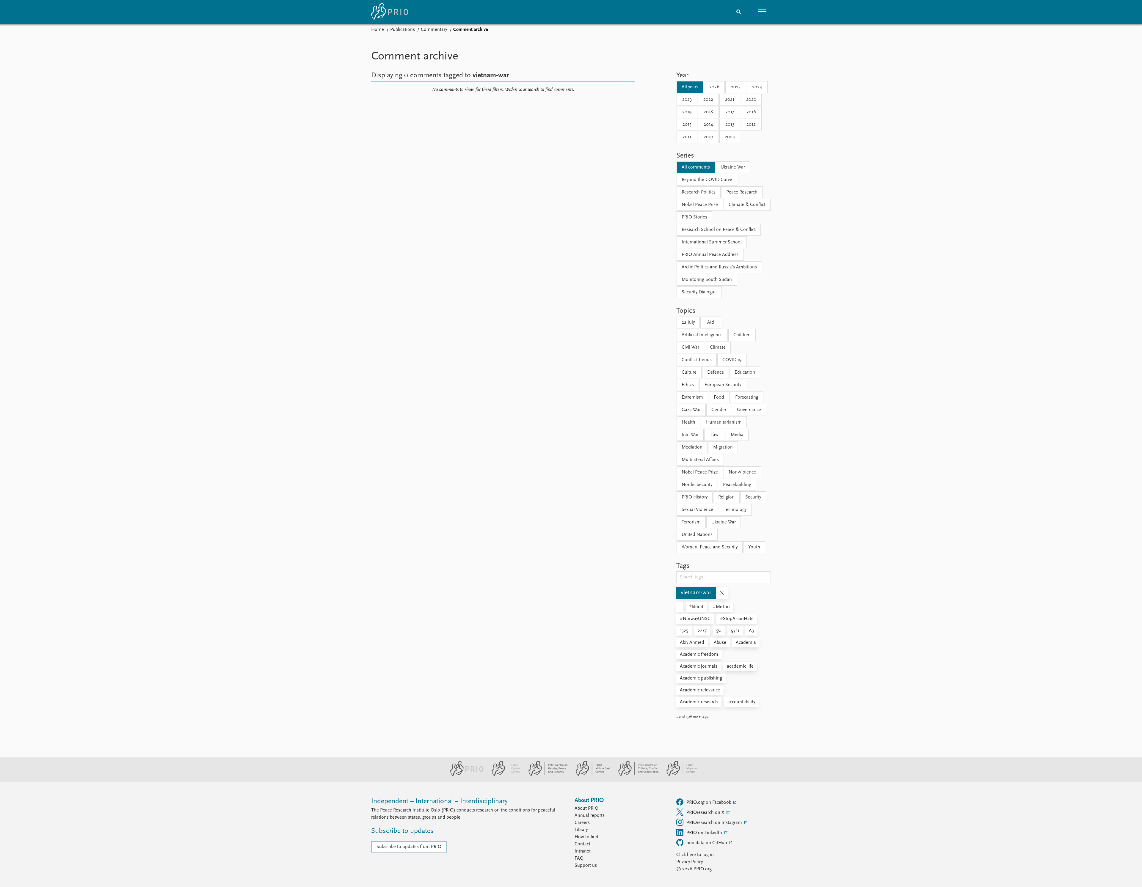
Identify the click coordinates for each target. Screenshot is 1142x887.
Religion (726, 497)
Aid (710, 322)
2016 (751, 112)
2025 (736, 87)
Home (377, 29)
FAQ (579, 858)
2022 (708, 99)
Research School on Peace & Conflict (719, 229)
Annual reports (590, 815)
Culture (689, 372)
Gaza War (691, 410)
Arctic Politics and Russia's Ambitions (719, 267)
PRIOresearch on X (705, 812)
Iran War (690, 435)
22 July (688, 322)
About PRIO (586, 808)
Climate (718, 347)
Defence (715, 372)
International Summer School (712, 242)
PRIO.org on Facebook (709, 802)
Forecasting (746, 397)
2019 (687, 112)
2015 (687, 124)
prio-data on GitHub (707, 843)
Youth (754, 547)
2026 (714, 87)
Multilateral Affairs (700, 459)
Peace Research (741, 192)
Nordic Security (697, 484)
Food (719, 397)
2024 (757, 87)
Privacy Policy (689, 862)
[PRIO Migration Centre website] (679, 774)
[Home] (389, 12)
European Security (723, 385)
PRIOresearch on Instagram (714, 822)
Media (737, 435)
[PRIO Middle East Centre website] (590, 774)
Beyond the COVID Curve (707, 179)
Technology (735, 509)
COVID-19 (732, 360)
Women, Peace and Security (710, 547)
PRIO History (695, 497)
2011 (687, 137)
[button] (762, 12)
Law (714, 435)
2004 (730, 137)
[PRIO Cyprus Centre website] (503, 774)
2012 (751, 124)
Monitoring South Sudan (707, 279)
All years (690, 87)
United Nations (697, 534)
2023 (687, 99)
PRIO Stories (694, 217)
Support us (586, 865)
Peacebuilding (737, 484)
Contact (582, 844)
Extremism (692, 397)
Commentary (434, 29)
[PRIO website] (464, 774)
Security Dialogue (699, 292)
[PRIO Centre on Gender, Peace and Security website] (545, 774)
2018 (708, 112)
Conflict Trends (697, 360)
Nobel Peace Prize (700, 204)
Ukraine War (733, 167)
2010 (708, 137)
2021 (729, 99)
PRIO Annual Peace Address (710, 254)
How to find (586, 837)
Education (745, 372)
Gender (718, 410)
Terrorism (691, 522)
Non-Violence (742, 472)
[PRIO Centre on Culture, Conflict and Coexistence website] (636, 774)
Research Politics (699, 192)
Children (742, 335)
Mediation (692, 447)
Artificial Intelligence (702, 335)
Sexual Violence (697, 509)
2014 (708, 124)
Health (688, 422)
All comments (696, 167)
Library (581, 830)
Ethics (688, 385)
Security (753, 497)
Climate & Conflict (747, 204)
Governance (749, 410)
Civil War (690, 347)
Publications (402, 29)
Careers (582, 822)
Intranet (583, 851)
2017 (729, 112)
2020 (751, 99)
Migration (723, 447)
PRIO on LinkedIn (704, 833)
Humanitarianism (724, 422)
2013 (729, 124)
